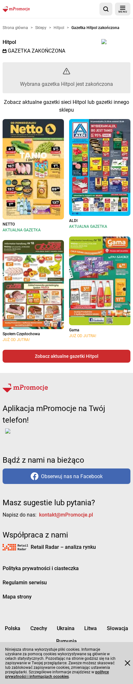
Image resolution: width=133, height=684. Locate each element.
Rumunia (66, 641)
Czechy (38, 628)
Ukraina (66, 628)
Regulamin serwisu (25, 582)
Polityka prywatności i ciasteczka (41, 568)
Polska (12, 628)
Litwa (90, 628)
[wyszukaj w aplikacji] (105, 9)
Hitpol (9, 42)
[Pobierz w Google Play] (28, 434)
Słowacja (117, 628)
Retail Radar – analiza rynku (63, 547)
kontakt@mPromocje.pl (66, 515)
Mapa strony (17, 597)
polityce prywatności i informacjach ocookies (57, 674)
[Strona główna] (16, 9)
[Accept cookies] (127, 663)
